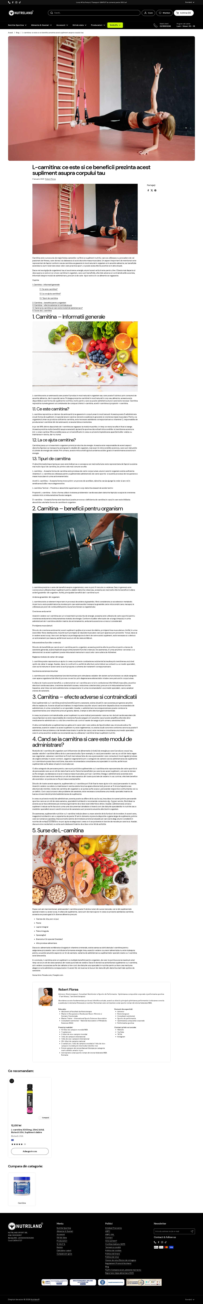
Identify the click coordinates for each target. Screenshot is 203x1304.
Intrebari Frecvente (113, 1228)
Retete (60, 1247)
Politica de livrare (112, 1254)
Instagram (121, 1037)
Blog (17, 32)
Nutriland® (35, 1299)
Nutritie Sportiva (64, 1228)
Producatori (62, 1241)
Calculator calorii (64, 1250)
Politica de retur (112, 1257)
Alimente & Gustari (65, 1231)
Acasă (10, 32)
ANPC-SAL (109, 1234)
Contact (109, 1237)
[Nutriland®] (21, 13)
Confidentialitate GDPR (115, 1244)
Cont (150, 13)
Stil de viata (62, 1237)
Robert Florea (50, 179)
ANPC (107, 1231)
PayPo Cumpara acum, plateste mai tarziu (123, 1270)
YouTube (120, 1032)
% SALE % (61, 1244)
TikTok (119, 1034)
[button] (184, 13)
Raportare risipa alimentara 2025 (119, 1273)
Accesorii (61, 1234)
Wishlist (166, 13)
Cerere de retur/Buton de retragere (120, 1260)
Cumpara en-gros (64, 1254)
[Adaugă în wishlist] (12, 1081)
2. (49, 302)
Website (120, 1030)
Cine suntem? (111, 1241)
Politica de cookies (113, 1250)
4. (57, 308)
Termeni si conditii (113, 1247)
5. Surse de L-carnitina (42, 310)
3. (52, 305)
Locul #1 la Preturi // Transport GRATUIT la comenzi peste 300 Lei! (101, 2)
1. (46, 284)
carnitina (51, 819)
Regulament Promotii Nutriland (118, 1263)
